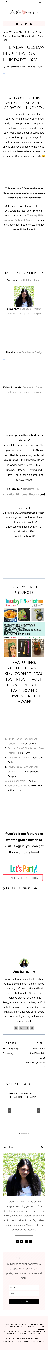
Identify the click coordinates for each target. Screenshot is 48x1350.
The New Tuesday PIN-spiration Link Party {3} (23, 1097)
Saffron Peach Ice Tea (19, 785)
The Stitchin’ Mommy (29, 280)
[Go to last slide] (9, 1110)
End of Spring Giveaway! (10, 1048)
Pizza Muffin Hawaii (18, 757)
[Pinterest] (31, 24)
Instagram (24, 313)
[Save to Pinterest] (3, 670)
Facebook (25, 309)
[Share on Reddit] (3, 684)
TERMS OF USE (34, 1342)
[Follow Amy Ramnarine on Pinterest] (26, 1028)
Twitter (37, 309)
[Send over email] (3, 675)
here (34, 852)
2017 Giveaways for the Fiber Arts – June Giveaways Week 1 (35, 1055)
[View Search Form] (7, 1)
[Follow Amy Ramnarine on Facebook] (16, 1028)
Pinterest (12, 313)
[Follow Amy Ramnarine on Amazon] (32, 1028)
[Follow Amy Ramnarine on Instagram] (21, 1028)
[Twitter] (22, 24)
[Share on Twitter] (3, 665)
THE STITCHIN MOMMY (22, 1342)
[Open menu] (40, 2)
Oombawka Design (32, 352)
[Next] (38, 1110)
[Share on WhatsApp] (3, 689)
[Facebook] (17, 24)
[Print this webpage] (3, 679)
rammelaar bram (16, 781)
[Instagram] (26, 24)
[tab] (19, 1133)
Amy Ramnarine (12, 67)
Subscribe (24, 1301)
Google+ (36, 313)
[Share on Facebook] (3, 661)
